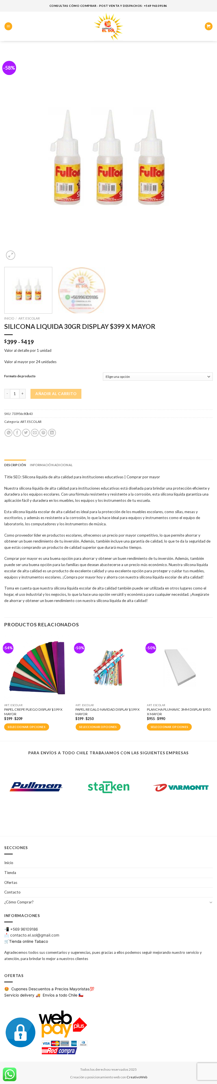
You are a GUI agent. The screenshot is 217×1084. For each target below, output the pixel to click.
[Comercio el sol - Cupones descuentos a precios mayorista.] (108, 26)
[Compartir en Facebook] (17, 433)
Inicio (9, 318)
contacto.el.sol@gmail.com (34, 935)
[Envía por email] (35, 433)
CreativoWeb (137, 1077)
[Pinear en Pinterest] (43, 433)
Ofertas (10, 882)
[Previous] (15, 157)
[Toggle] (211, 902)
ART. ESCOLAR (29, 318)
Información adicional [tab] (51, 465)
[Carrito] (208, 26)
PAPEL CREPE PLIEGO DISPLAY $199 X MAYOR (33, 711)
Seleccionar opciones (26, 727)
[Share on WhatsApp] (8, 433)
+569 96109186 (24, 929)
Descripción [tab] (15, 465)
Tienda (10, 872)
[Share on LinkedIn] (52, 433)
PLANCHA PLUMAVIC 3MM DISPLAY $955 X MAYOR (179, 711)
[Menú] (8, 26)
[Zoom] (10, 255)
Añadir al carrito (56, 393)
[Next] (201, 157)
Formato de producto (20, 376)
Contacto (12, 892)
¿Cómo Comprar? (19, 902)
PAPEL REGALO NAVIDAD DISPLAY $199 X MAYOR (107, 711)
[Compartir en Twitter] (26, 433)
